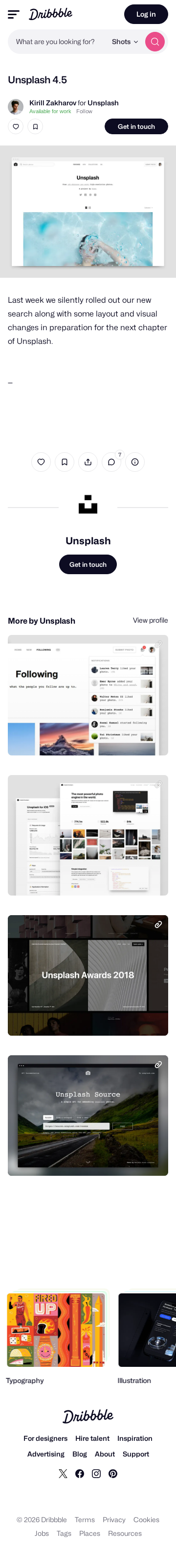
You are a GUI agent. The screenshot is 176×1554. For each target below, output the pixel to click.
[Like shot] (15, 126)
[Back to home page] (50, 14)
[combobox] (57, 41)
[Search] (155, 41)
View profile (150, 620)
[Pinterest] (113, 1473)
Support (136, 1454)
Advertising (46, 1454)
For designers (45, 1438)
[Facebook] (79, 1473)
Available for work (50, 111)
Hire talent (92, 1438)
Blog (79, 1454)
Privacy (114, 1519)
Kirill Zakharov (52, 102)
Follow (84, 111)
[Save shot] (35, 126)
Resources (125, 1533)
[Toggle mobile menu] (13, 14)
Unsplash (103, 102)
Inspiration (135, 1438)
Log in (146, 14)
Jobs (42, 1533)
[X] (63, 1473)
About (105, 1454)
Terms (85, 1519)
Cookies (146, 1519)
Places (89, 1533)
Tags (64, 1533)
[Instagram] (96, 1473)
